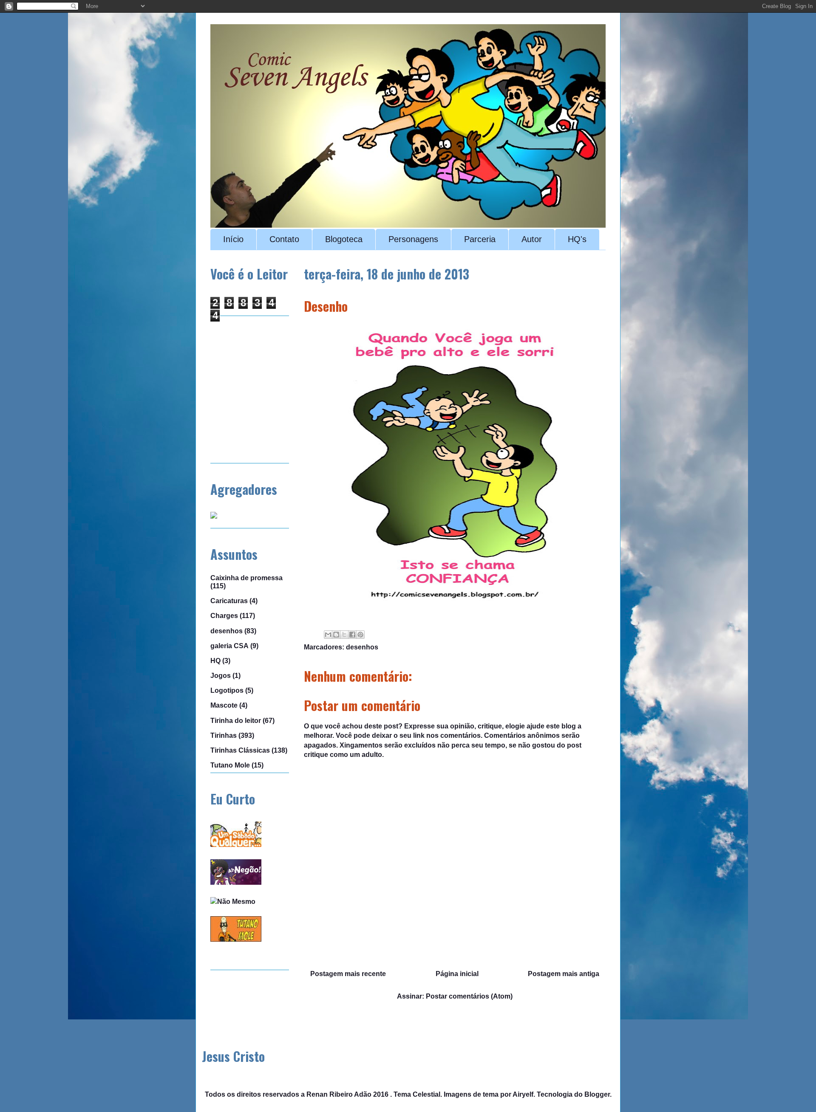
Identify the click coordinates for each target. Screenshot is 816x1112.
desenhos (362, 647)
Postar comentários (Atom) (469, 996)
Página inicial (457, 973)
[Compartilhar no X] (344, 634)
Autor (531, 239)
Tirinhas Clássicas (240, 750)
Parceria (480, 239)
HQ (215, 660)
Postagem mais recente (348, 973)
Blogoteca (344, 239)
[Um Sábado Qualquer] (235, 844)
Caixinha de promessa (246, 577)
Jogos (220, 675)
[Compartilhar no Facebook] (352, 634)
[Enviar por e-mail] (328, 634)
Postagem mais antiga (563, 973)
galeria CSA (229, 645)
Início (233, 239)
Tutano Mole (230, 765)
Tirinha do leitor (235, 720)
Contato (284, 239)
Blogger (597, 1094)
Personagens (413, 239)
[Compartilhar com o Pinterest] (360, 634)
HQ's (577, 239)
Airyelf (523, 1094)
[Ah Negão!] (235, 882)
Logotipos (227, 690)
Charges (224, 615)
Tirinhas (223, 735)
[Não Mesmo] (232, 901)
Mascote (224, 705)
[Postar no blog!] (336, 634)
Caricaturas (229, 600)
